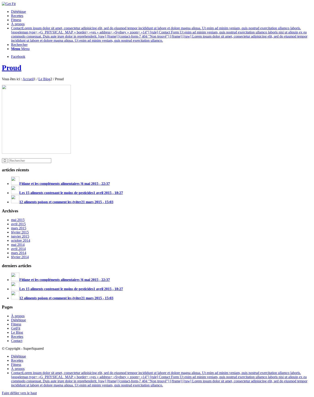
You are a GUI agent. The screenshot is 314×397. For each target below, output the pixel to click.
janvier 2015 (20, 236)
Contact (16, 341)
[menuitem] (161, 12)
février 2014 (20, 257)
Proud (11, 68)
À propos (18, 316)
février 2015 (20, 232)
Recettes (17, 337)
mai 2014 (18, 245)
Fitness (16, 324)
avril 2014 (18, 249)
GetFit (15, 328)
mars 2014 (18, 253)
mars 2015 (18, 228)
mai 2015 (18, 220)
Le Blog (17, 332)
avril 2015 (18, 224)
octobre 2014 (20, 240)
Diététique (18, 320)
